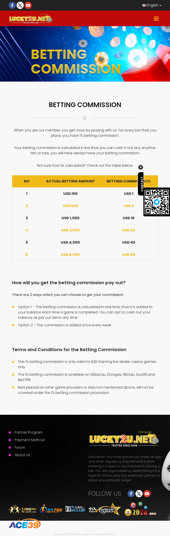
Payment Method (29, 439)
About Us (22, 455)
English (152, 5)
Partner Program (29, 432)
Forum (20, 447)
